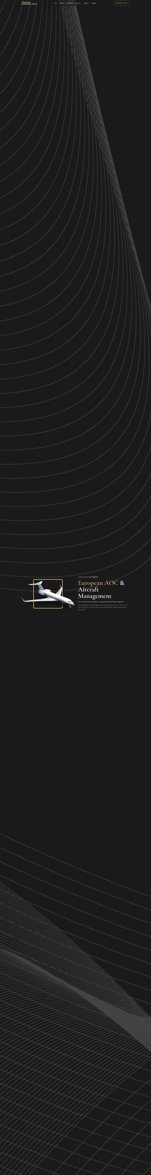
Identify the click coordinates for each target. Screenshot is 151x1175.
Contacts (94, 3)
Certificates (70, 3)
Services (77, 3)
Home (55, 3)
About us (62, 3)
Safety (85, 3)
